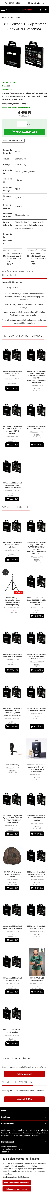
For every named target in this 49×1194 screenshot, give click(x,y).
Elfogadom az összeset (16, 1189)
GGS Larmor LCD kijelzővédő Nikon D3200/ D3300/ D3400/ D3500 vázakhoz (12, 485)
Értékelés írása (24, 1074)
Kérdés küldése (24, 1099)
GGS (18, 17)
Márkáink (10, 17)
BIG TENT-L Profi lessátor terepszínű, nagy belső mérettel (12, 874)
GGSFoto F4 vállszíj (12, 765)
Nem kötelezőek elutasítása (17, 1182)
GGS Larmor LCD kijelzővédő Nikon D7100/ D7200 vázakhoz (12, 373)
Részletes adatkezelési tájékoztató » (17, 1177)
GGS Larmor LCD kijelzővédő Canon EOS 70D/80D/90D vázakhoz (36, 818)
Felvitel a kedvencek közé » (13, 140)
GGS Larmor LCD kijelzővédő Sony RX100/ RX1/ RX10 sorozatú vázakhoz (36, 874)
